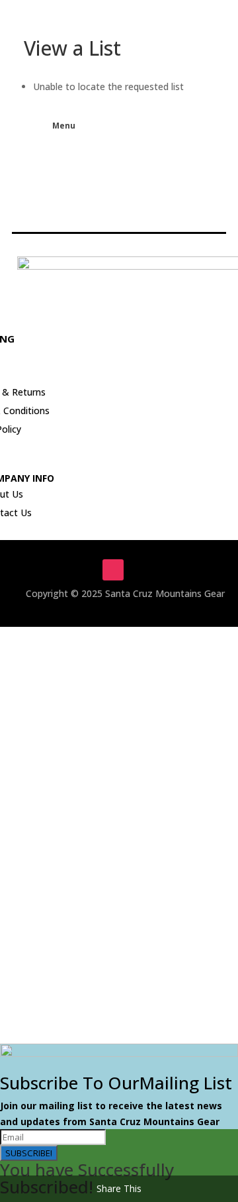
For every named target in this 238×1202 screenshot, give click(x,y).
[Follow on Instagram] (113, 569)
